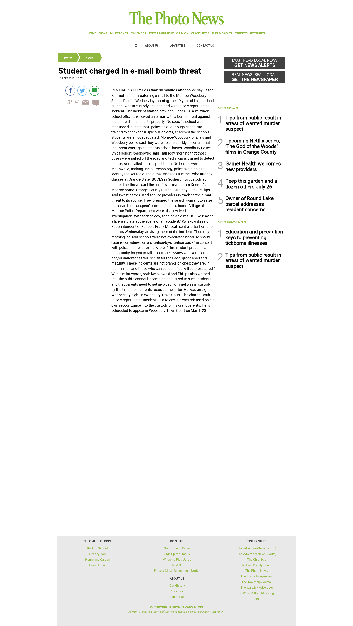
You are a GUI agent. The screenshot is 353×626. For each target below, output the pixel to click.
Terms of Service (164, 612)
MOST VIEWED (228, 108)
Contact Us (205, 45)
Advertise (177, 45)
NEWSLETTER (262, 4)
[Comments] (94, 91)
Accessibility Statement (210, 612)
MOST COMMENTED (232, 222)
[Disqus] (136, 370)
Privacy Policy (185, 612)
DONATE (284, 4)
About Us (152, 45)
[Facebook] (70, 91)
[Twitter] (82, 91)
